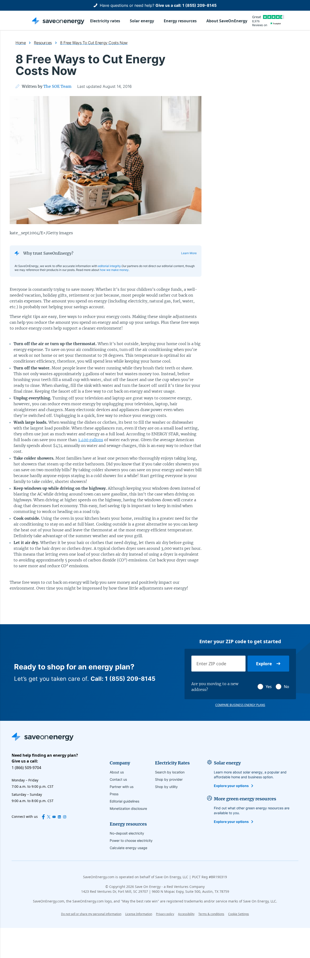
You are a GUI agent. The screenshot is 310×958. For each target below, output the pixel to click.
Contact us (118, 779)
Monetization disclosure (128, 808)
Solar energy (142, 21)
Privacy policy (165, 914)
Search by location (170, 772)
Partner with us (121, 787)
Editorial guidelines (124, 801)
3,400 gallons (90, 439)
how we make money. (114, 270)
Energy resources (180, 21)
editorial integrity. (110, 266)
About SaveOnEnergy (226, 21)
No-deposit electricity (127, 833)
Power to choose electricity (131, 840)
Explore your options (231, 786)
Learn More (189, 253)
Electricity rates (105, 21)
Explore (264, 663)
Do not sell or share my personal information (91, 914)
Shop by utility (166, 787)
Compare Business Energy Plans (240, 705)
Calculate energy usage (128, 848)
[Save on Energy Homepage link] (58, 21)
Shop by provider (169, 779)
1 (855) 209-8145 (199, 5)
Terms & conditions (211, 914)
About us (117, 772)
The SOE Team (57, 86)
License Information (138, 914)
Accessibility (186, 914)
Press (114, 794)
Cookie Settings (238, 914)
